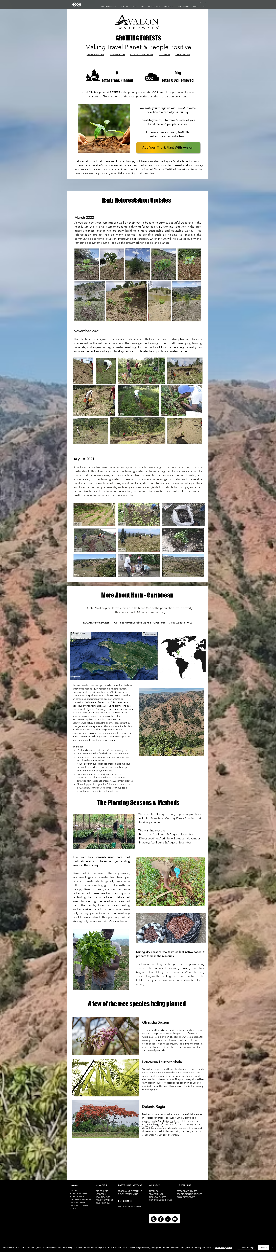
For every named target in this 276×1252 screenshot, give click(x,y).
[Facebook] (161, 1219)
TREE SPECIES (183, 54)
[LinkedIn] (168, 1219)
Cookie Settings (247, 1247)
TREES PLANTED (95, 54)
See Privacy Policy (223, 1247)
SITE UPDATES (117, 54)
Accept (263, 1247)
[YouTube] (175, 1219)
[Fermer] (272, 1247)
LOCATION (164, 54)
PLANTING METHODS (141, 54)
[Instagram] (154, 1219)
